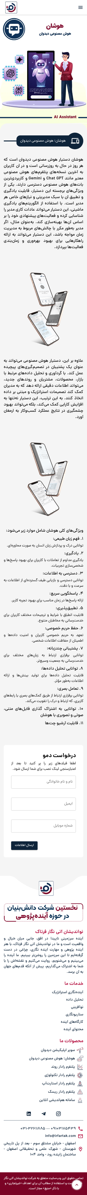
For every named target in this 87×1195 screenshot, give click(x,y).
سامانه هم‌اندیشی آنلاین (57, 1100)
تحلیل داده (74, 1000)
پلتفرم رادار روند (63, 1067)
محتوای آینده (73, 1029)
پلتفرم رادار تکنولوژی (60, 1075)
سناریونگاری (74, 1014)
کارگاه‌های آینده (72, 1022)
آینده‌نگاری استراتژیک (67, 992)
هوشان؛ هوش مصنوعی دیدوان (52, 1058)
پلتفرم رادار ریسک (61, 1092)
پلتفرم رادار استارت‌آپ (58, 1083)
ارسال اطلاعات (24, 845)
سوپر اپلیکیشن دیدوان (58, 1050)
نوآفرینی (77, 1007)
